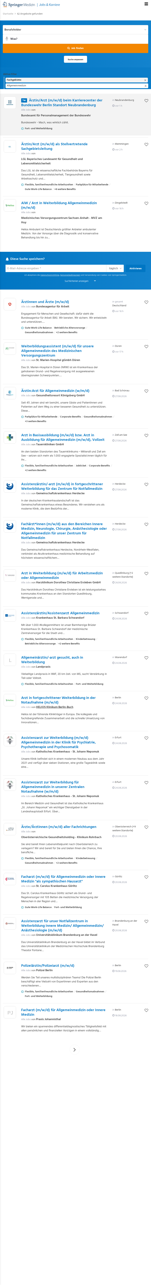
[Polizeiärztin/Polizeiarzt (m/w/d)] (10, 968)
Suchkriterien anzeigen (76, 281)
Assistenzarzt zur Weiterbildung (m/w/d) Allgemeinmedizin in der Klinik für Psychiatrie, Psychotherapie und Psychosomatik (58, 742)
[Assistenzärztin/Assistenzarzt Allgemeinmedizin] (10, 615)
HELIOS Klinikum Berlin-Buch (54, 707)
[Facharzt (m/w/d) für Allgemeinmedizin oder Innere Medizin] (10, 1013)
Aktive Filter (10, 74)
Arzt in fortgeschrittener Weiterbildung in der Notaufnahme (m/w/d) (58, 700)
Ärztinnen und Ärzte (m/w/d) (45, 302)
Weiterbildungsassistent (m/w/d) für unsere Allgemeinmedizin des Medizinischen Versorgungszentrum (57, 351)
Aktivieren (135, 269)
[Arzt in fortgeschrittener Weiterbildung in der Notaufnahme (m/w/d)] (10, 700)
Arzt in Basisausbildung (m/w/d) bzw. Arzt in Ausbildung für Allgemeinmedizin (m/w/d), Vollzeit (63, 437)
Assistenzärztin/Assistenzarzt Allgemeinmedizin (60, 613)
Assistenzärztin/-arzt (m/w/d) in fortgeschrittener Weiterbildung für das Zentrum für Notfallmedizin (62, 486)
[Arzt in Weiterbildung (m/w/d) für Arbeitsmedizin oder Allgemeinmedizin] (10, 575)
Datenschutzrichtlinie (50, 275)
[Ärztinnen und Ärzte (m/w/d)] (10, 304)
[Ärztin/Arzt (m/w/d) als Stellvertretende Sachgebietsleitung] (10, 146)
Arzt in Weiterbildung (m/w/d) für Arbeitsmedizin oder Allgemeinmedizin (62, 575)
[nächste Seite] (75, 1050)
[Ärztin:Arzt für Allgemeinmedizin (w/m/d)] (10, 393)
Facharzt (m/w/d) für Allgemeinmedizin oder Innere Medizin (63, 1012)
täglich (113, 268)
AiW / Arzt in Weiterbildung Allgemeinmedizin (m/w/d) (59, 205)
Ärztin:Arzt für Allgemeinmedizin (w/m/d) (55, 391)
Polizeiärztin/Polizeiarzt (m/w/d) (47, 966)
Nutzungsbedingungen (70, 275)
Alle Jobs (26, 110)
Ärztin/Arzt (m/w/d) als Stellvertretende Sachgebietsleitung (54, 146)
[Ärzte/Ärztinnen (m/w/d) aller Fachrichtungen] (10, 829)
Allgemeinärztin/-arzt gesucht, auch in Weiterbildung (52, 660)
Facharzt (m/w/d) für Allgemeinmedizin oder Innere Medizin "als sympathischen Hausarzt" (63, 879)
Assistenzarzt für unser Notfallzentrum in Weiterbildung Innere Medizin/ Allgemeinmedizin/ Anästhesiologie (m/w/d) (62, 925)
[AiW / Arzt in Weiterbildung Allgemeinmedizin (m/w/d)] (10, 205)
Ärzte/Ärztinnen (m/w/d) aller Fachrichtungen (58, 827)
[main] (75, 535)
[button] (75, 48)
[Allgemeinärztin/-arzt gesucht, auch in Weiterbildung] (10, 661)
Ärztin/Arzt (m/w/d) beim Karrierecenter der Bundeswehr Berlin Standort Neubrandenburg (61, 103)
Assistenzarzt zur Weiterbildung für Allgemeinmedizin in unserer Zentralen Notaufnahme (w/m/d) (52, 787)
